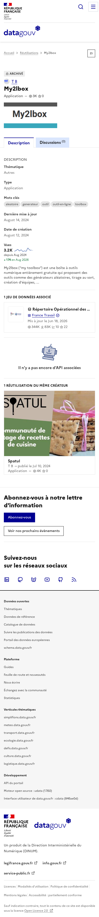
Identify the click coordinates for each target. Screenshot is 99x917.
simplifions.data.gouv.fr (20, 717)
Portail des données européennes (27, 640)
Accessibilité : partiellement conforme (55, 895)
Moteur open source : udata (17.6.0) (28, 791)
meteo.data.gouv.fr (17, 725)
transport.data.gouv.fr (19, 733)
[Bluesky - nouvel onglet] (33, 579)
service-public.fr (17, 873)
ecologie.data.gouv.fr (18, 740)
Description (19, 143)
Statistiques (12, 698)
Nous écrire (12, 682)
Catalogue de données (19, 624)
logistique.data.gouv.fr (19, 764)
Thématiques (13, 609)
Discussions (52, 142)
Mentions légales (15, 895)
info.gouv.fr (52, 863)
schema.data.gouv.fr (18, 648)
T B (14, 81)
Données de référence (19, 617)
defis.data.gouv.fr (16, 748)
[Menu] (93, 7)
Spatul (14, 461)
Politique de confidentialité (69, 886)
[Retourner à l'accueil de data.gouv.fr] (22, 32)
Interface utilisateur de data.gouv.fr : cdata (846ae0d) (41, 798)
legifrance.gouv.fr (18, 863)
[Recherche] (81, 7)
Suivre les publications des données (28, 632)
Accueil (9, 53)
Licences (10, 886)
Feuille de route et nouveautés (24, 675)
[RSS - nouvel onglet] (74, 579)
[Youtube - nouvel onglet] (47, 579)
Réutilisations (29, 53)
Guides (8, 667)
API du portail (13, 783)
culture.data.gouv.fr (17, 756)
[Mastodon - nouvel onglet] (20, 579)
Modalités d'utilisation (33, 886)
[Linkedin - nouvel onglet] (7, 579)
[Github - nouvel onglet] (60, 579)
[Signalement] (91, 53)
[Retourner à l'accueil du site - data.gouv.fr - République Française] (52, 825)
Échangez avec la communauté (25, 690)
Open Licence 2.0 (36, 911)
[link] (19, 517)
